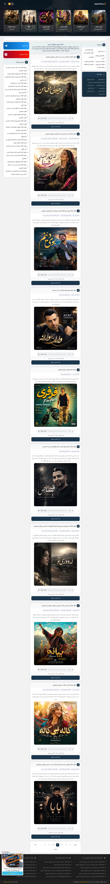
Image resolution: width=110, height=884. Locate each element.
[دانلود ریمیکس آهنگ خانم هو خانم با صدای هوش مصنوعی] (64, 17)
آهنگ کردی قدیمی (100, 61)
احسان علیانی (90, 79)
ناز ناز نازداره (46, 28)
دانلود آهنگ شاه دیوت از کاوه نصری (17, 86)
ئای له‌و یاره (29, 28)
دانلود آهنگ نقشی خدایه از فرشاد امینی (17, 152)
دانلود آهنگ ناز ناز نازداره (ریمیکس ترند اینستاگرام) (17, 135)
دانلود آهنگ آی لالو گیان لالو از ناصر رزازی (26, 876)
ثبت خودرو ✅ (12, 873)
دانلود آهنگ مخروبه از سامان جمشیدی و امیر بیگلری (16, 147)
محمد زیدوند (6, 882)
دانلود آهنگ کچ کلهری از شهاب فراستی (17, 162)
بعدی (55, 849)
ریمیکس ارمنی (11, 28)
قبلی (75, 845)
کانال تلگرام (25, 46)
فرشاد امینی (101, 91)
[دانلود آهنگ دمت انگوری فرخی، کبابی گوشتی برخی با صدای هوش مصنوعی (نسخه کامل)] (81, 17)
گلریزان (98, 28)
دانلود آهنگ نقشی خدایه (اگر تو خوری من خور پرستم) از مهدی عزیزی (16, 141)
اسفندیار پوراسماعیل (99, 82)
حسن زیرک (90, 82)
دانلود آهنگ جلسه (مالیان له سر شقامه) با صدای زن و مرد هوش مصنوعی (16, 172)
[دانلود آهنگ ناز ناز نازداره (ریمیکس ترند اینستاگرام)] (46, 17)
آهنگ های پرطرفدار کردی (99, 57)
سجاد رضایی (90, 85)
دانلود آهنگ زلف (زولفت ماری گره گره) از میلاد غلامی (17, 103)
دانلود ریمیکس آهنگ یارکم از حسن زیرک (26, 873)
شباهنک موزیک (84, 882)
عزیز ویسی (101, 88)
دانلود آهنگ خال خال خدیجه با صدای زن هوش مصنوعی (16, 69)
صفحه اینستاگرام (24, 54)
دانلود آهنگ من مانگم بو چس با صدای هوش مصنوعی (17, 109)
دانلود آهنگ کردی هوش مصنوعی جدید (88, 51)
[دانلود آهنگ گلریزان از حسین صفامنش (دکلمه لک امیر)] (98, 17)
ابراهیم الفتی (101, 79)
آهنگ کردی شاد (100, 67)
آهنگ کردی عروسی (100, 64)
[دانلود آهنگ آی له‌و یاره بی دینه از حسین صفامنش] (29, 17)
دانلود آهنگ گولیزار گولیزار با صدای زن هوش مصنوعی (17, 116)
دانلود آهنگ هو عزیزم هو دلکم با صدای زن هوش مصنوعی (16, 122)
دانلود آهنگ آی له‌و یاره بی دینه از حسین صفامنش (16, 157)
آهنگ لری (91, 57)
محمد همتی (90, 91)
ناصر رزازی (101, 94)
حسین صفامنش (100, 85)
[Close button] (22, 852)
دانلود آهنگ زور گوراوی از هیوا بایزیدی (17, 74)
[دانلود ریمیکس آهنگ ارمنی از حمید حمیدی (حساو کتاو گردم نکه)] (12, 17)
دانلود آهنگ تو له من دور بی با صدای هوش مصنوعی (17, 166)
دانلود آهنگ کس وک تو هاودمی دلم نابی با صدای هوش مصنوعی (16, 97)
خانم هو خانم (63, 28)
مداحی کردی (101, 51)
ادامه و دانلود (54, 127)
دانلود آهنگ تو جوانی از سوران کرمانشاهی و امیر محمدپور (16, 78)
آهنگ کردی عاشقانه (88, 64)
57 (35, 845)
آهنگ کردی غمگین (89, 61)
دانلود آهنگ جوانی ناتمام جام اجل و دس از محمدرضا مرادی (16, 91)
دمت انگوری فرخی (81, 28)
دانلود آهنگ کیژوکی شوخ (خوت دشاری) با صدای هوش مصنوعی (16, 128)
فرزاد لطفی (90, 88)
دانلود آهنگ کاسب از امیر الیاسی (18, 83)
